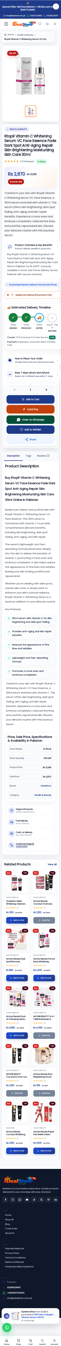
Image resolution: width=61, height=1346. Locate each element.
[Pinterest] (48, 1200)
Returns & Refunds (14, 1262)
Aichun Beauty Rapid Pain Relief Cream (43, 1133)
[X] (41, 1200)
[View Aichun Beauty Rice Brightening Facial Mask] (44, 1055)
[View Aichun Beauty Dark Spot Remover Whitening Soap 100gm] (17, 940)
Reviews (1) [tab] (43, 456)
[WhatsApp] (20, 1200)
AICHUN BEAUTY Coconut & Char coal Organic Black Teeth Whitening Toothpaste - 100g (16, 1075)
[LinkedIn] (56, 1200)
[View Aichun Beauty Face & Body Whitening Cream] (44, 940)
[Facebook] (5, 1200)
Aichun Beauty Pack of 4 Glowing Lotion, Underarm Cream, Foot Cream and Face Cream (17, 1018)
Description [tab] (13, 456)
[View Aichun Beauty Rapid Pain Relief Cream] (44, 1113)
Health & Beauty (25, 35)
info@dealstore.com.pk (19, 1298)
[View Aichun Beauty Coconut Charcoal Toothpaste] (44, 882)
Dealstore (46, 786)
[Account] (54, 23)
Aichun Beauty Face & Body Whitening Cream (44, 960)
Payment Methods (14, 1248)
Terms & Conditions (15, 1257)
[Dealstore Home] (23, 24)
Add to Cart (32, 399)
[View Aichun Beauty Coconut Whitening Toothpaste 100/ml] (17, 1113)
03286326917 (52, 16)
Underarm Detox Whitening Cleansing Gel (16, 902)
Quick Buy (32, 409)
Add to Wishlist (33, 429)
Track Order (11, 1228)
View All (52, 864)
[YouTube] (27, 1200)
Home (11, 34)
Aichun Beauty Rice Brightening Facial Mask (42, 1075)
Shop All (9, 1219)
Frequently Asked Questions (19, 1266)
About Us (9, 1233)
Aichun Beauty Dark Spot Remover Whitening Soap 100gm (15, 960)
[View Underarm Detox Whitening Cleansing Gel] (17, 882)
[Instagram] (13, 1200)
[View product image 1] (30, 111)
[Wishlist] (39, 23)
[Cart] (47, 23)
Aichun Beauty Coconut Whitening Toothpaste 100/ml (15, 1133)
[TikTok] (34, 1200)
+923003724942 (15, 1292)
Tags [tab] (28, 456)
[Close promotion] (56, 6)
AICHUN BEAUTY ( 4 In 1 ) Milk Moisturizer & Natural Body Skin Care (43, 1018)
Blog (7, 1224)
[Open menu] (6, 23)
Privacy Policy (12, 1253)
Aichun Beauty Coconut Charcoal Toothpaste (42, 902)
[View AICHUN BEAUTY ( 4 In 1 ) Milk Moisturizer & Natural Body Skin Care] (44, 998)
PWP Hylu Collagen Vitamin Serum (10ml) (37, 1316)
